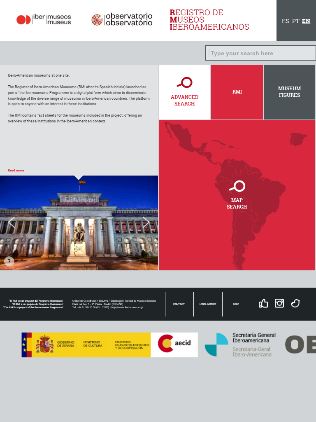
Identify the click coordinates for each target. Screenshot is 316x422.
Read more (16, 170)
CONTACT (179, 304)
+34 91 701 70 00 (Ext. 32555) (93, 307)
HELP (236, 304)
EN (306, 21)
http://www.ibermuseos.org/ (127, 307)
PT (296, 21)
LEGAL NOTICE (208, 304)
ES (285, 21)
